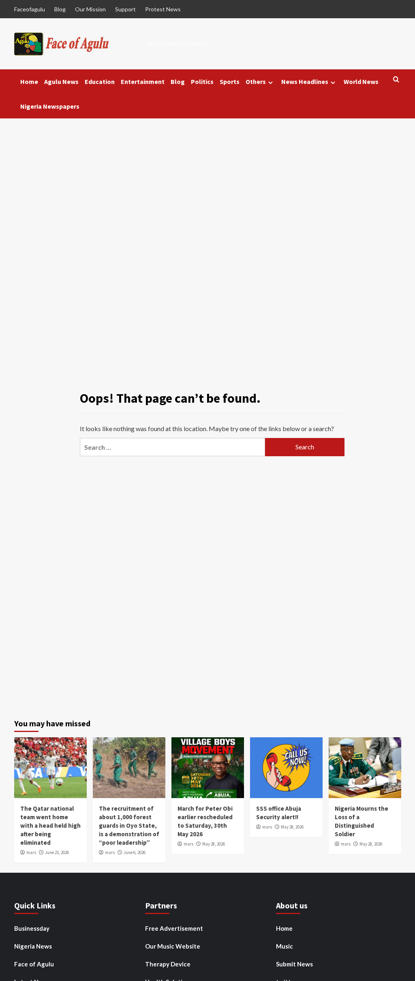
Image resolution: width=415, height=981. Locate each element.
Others (256, 81)
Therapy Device (167, 964)
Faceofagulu (29, 9)
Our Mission (90, 9)
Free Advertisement (174, 928)
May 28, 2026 (213, 844)
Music (284, 946)
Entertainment (143, 81)
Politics (202, 81)
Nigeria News (33, 946)
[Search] (396, 80)
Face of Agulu (34, 964)
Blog (60, 9)
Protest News (163, 9)
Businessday (31, 928)
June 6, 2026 (134, 852)
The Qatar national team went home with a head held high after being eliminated (50, 825)
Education (100, 81)
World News (361, 81)
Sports (230, 81)
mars (31, 852)
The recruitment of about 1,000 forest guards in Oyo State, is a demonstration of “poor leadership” (129, 825)
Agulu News (61, 81)
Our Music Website (172, 946)
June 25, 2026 (57, 852)
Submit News (294, 964)
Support (125, 9)
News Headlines (304, 81)
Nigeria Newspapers (49, 106)
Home (29, 81)
